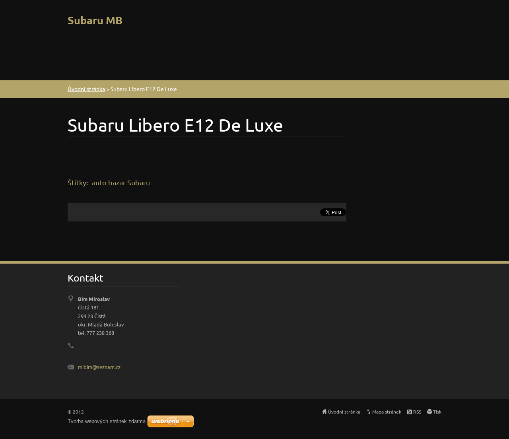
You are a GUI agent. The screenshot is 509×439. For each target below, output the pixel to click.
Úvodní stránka (86, 88)
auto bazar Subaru (121, 182)
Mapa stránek (386, 411)
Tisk (437, 411)
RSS (417, 411)
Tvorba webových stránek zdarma (107, 421)
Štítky (77, 182)
